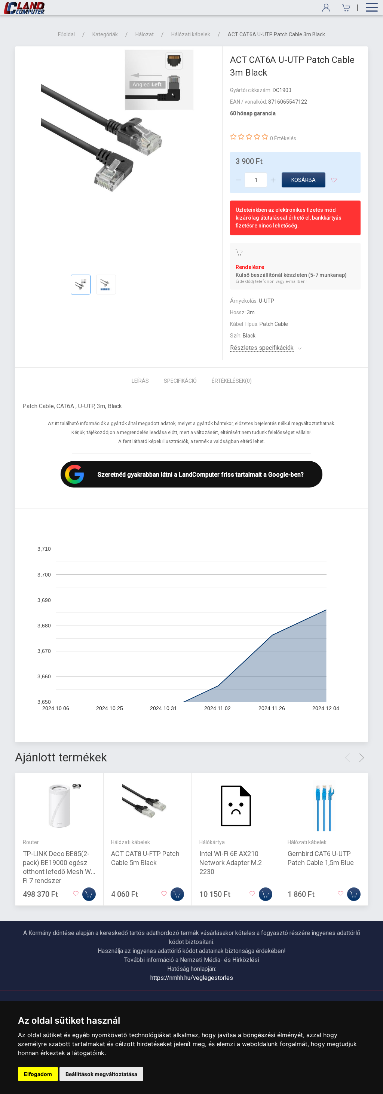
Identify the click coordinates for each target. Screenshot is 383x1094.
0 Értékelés (283, 138)
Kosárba (303, 180)
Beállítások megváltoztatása (101, 1074)
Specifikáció (180, 381)
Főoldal (66, 34)
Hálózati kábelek (190, 34)
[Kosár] (343, 8)
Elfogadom (38, 1074)
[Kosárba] (89, 894)
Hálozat (144, 34)
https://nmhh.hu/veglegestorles (191, 977)
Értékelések (232, 381)
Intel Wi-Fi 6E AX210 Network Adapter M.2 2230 (230, 862)
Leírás (140, 381)
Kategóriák (105, 34)
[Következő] (361, 757)
